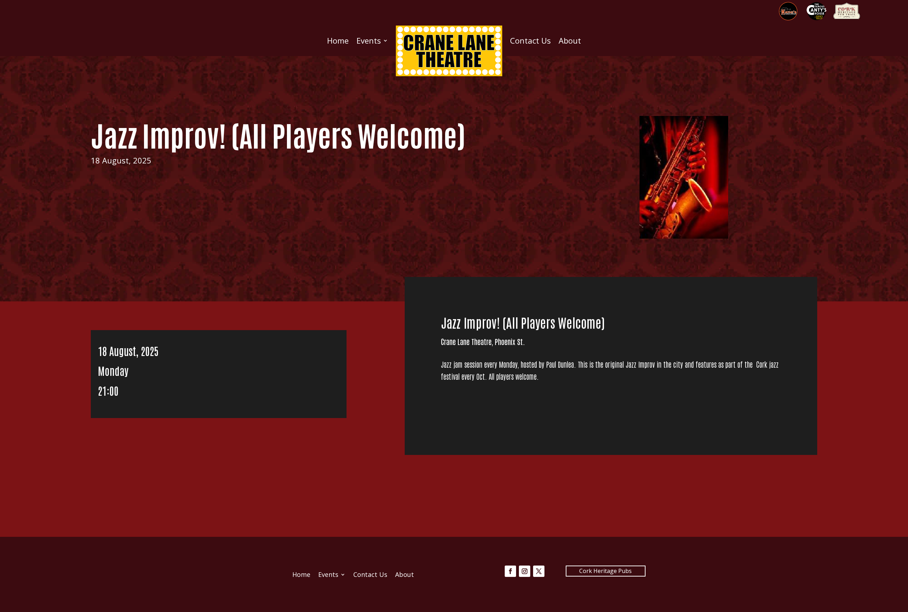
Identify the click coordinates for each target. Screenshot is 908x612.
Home (338, 40)
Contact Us (530, 40)
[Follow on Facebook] (510, 571)
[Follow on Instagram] (524, 571)
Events (368, 40)
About (570, 40)
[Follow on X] (538, 571)
